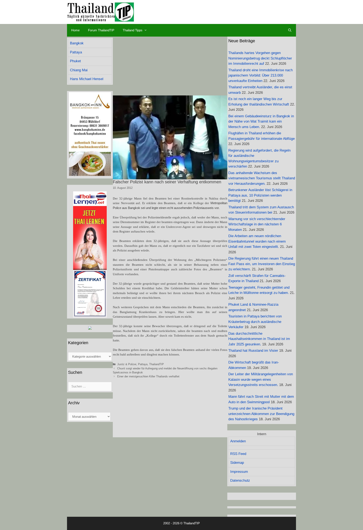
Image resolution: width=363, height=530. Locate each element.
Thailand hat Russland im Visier (253, 351)
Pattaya (142, 364)
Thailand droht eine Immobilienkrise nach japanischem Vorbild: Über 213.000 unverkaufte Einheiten (260, 75)
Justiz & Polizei (126, 364)
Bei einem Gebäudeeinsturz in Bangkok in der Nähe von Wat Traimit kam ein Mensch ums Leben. (261, 121)
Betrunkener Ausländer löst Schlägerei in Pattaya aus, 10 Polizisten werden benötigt (260, 195)
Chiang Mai (79, 70)
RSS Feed (238, 454)
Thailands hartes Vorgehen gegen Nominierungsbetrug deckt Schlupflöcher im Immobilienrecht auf (260, 58)
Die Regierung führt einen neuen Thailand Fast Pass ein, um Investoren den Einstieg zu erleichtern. (261, 263)
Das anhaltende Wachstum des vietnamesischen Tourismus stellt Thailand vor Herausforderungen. (261, 178)
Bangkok (77, 43)
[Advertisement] (170, 66)
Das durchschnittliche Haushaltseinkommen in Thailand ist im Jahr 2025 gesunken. (259, 339)
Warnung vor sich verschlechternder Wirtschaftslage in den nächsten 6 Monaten (256, 224)
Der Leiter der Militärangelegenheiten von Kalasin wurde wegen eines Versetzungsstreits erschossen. (260, 379)
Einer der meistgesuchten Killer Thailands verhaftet (148, 376)
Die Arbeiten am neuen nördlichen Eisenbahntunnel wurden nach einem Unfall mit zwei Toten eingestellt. (257, 241)
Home (75, 30)
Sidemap (237, 463)
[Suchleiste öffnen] (290, 30)
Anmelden (238, 441)
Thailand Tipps (132, 30)
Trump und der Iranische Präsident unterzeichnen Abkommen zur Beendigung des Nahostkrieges (261, 413)
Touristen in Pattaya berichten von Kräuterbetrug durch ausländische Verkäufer (255, 321)
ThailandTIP (156, 364)
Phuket (75, 61)
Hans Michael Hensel (86, 79)
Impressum (239, 472)
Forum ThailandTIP (101, 30)
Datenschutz (240, 480)
